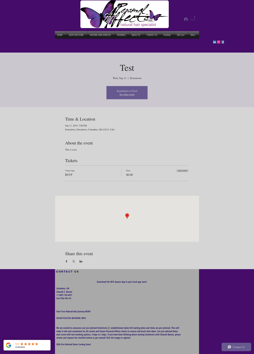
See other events (127, 94)
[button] (194, 17)
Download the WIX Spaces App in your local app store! (122, 281)
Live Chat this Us (64, 298)
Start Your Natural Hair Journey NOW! (73, 311)
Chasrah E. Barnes (64, 291)
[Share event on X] (73, 261)
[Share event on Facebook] (66, 261)
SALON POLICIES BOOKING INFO (71, 318)
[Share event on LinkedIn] (81, 261)
